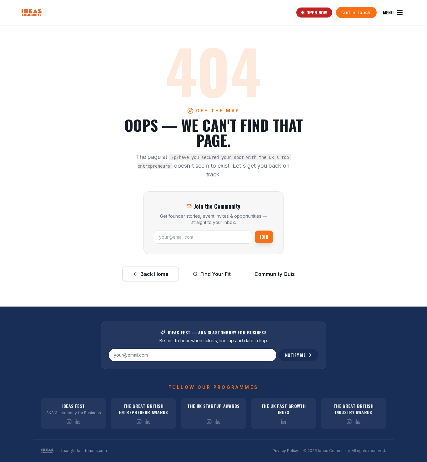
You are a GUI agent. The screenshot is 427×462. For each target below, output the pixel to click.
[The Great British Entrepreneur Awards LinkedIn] (147, 421)
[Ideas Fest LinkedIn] (77, 421)
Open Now (316, 12)
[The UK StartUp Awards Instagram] (209, 421)
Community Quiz (274, 274)
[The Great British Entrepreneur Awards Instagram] (139, 421)
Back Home (154, 274)
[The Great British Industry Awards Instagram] (349, 421)
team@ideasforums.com (84, 450)
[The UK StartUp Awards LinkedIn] (217, 421)
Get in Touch (356, 12)
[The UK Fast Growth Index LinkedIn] (283, 421)
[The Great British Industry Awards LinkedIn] (357, 421)
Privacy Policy (285, 450)
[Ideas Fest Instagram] (69, 421)
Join (264, 236)
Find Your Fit (215, 274)
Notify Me (295, 355)
